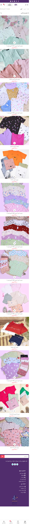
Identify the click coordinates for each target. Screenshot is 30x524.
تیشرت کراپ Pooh (14, 180)
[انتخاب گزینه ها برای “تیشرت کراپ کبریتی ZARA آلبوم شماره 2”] (14, 42)
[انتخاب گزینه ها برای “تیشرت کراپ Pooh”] (14, 176)
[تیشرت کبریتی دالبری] (14, 130)
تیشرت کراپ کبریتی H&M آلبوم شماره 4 (14, 314)
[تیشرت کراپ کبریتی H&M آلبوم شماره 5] (14, 231)
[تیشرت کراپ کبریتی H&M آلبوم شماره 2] (14, 264)
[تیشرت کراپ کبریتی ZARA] (14, 63)
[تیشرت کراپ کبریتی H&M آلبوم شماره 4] (14, 297)
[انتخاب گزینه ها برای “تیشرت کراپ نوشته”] (14, 344)
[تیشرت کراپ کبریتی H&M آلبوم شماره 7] (14, 97)
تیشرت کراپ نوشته (14, 347)
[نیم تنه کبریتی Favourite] (14, 398)
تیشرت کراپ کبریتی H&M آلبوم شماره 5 (14, 247)
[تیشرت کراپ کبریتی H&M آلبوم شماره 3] (14, 364)
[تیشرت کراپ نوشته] (14, 331)
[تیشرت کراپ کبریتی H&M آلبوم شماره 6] (14, 197)
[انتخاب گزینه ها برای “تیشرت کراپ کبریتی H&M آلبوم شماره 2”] (14, 277)
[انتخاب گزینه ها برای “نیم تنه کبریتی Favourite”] (14, 411)
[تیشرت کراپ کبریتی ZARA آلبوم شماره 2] (14, 30)
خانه (28, 9)
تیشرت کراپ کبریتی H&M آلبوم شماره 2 (14, 280)
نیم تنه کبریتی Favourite (14, 414)
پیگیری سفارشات (9, 4)
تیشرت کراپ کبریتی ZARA (14, 79)
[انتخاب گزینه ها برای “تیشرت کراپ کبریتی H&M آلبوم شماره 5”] (14, 243)
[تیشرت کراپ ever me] (14, 431)
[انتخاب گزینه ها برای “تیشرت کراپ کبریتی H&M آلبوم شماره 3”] (14, 377)
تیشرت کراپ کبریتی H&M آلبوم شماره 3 (14, 381)
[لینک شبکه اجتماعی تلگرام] (11, 1)
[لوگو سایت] (16, 4)
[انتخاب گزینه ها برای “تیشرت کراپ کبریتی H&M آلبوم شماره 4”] (14, 310)
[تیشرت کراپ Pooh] (14, 164)
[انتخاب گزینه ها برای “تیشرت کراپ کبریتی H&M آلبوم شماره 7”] (14, 109)
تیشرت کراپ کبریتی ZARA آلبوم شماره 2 (14, 46)
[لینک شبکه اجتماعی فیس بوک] (18, 1)
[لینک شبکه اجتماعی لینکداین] (13, 1)
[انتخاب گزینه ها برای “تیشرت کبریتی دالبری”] (14, 143)
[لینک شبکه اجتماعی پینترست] (15, 1)
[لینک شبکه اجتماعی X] (17, 1)
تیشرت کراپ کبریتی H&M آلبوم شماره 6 (14, 213)
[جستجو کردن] (2, 456)
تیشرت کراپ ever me (14, 447)
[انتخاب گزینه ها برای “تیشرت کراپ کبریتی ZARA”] (14, 76)
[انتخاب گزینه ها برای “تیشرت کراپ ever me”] (14, 444)
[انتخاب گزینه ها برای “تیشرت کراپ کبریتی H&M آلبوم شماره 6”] (14, 210)
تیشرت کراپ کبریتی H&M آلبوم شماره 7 (14, 113)
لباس (25, 9)
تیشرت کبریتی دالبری (14, 146)
